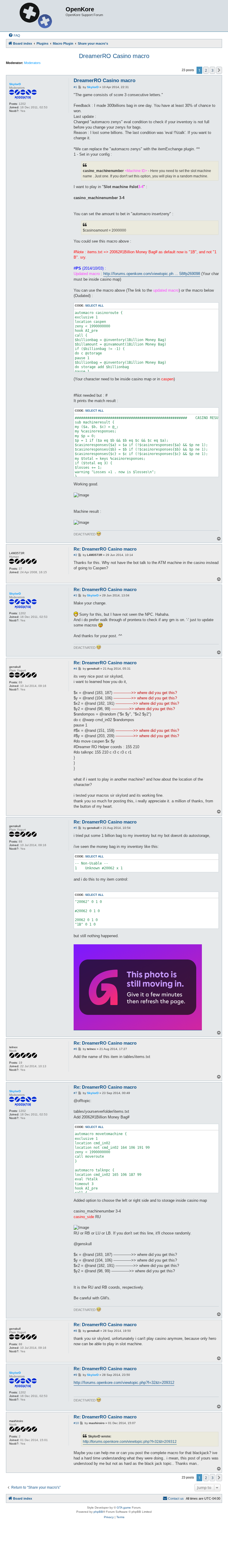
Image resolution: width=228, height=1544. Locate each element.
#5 (75, 827)
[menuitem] (14, 35)
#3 (75, 595)
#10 (76, 1423)
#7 (75, 1093)
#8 (75, 1330)
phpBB (98, 1511)
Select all (94, 305)
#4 (75, 668)
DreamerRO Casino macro (114, 56)
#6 (75, 1049)
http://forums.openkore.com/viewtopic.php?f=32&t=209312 (124, 1382)
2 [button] (206, 70)
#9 (75, 1374)
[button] (219, 70)
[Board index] (36, 15)
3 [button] (212, 70)
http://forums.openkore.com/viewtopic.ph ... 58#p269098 (151, 273)
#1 (75, 87)
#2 (75, 555)
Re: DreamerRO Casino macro (105, 548)
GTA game (124, 1507)
